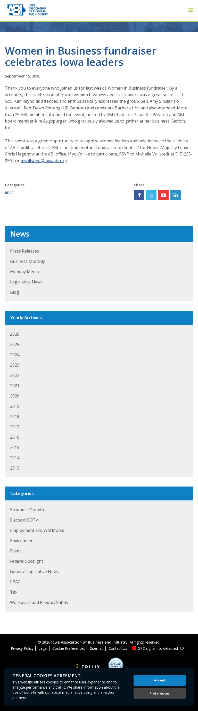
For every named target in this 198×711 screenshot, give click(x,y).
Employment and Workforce (37, 530)
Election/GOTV (24, 520)
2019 (14, 406)
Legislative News (26, 282)
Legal (42, 648)
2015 (14, 447)
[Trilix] (87, 667)
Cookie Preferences (68, 648)
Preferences (160, 693)
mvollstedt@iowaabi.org (44, 160)
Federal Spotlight (26, 561)
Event (15, 551)
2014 (14, 458)
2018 (14, 416)
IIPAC (9, 192)
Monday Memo (24, 271)
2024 (14, 355)
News (19, 234)
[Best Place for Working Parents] (112, 666)
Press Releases (24, 251)
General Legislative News (34, 571)
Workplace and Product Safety (39, 602)
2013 (14, 468)
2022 (14, 375)
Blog (14, 292)
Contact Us (118, 648)
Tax (13, 592)
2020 (14, 396)
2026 (14, 334)
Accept (159, 680)
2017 (14, 427)
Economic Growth (27, 510)
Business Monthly (27, 261)
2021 (14, 385)
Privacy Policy (22, 648)
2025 (14, 344)
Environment (22, 540)
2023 (14, 365)
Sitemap (97, 648)
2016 (14, 437)
